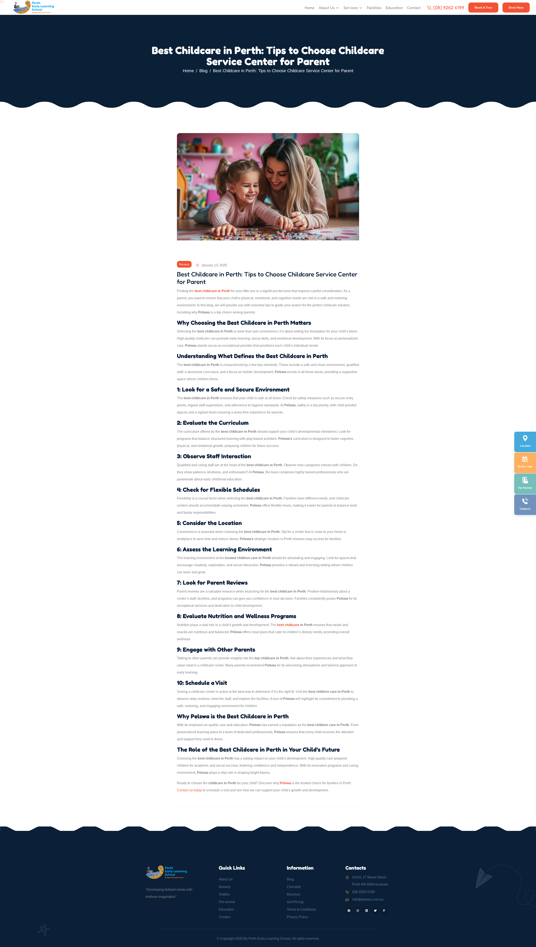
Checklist (294, 887)
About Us (327, 7)
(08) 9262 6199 (448, 7)
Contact (414, 7)
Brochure (293, 894)
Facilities (374, 7)
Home (309, 7)
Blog (203, 71)
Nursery (184, 264)
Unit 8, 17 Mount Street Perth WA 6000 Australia (370, 880)
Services (351, 7)
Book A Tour (483, 7)
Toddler (224, 894)
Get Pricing (295, 902)
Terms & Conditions (301, 909)
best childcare (288, 625)
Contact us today (189, 790)
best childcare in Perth (212, 291)
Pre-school (227, 902)
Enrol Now (516, 7)
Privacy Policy (297, 917)
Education (394, 7)
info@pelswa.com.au (367, 899)
